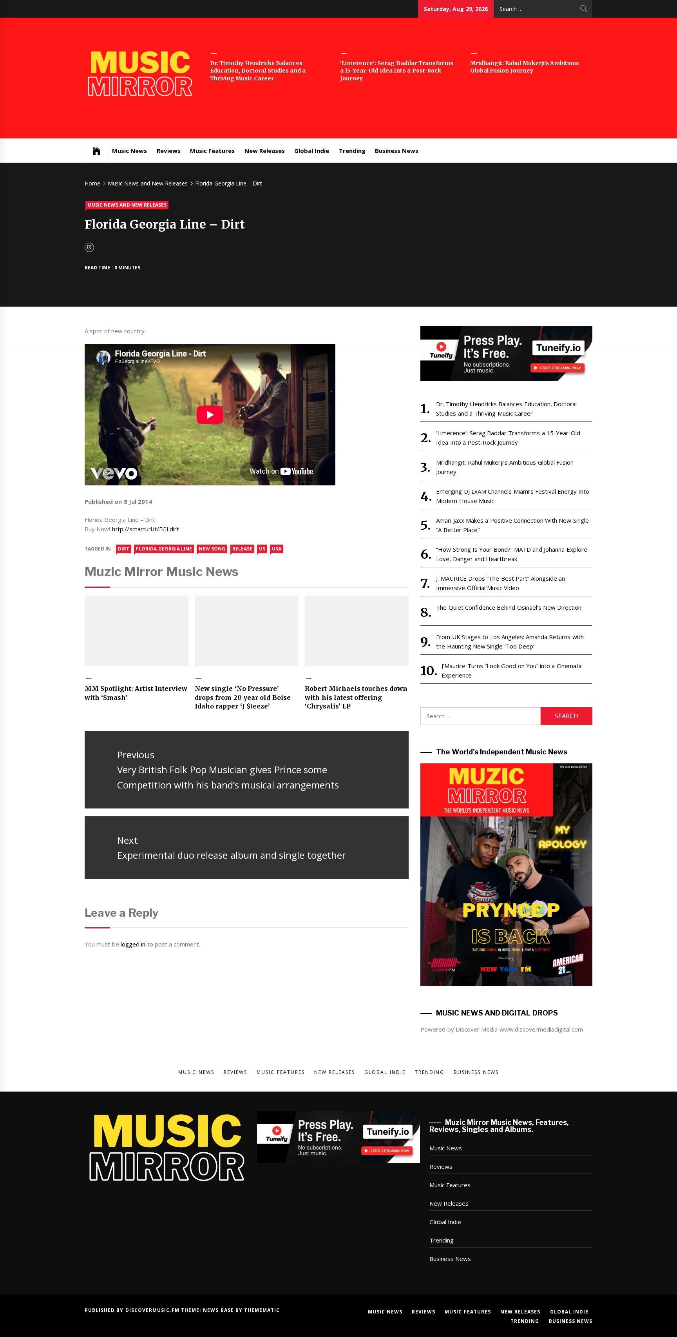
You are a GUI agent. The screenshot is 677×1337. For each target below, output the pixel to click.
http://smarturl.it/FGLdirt (145, 529)
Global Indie (311, 150)
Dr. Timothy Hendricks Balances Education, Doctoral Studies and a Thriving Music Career (258, 71)
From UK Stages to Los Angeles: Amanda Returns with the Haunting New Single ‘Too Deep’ (509, 641)
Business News (396, 150)
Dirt (123, 548)
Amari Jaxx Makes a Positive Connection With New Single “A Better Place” (512, 525)
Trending (352, 150)
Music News (129, 150)
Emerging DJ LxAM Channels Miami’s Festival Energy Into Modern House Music (512, 496)
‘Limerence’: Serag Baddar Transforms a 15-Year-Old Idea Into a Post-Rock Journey (396, 71)
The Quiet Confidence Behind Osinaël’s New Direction (508, 607)
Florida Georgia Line (164, 548)
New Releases (264, 150)
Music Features (212, 150)
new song (212, 548)
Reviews (169, 150)
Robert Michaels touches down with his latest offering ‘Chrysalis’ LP (356, 697)
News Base (219, 1310)
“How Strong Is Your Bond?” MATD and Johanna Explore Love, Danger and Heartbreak (511, 554)
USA (276, 548)
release (242, 548)
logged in (133, 944)
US (262, 548)
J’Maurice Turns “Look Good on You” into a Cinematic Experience (512, 670)
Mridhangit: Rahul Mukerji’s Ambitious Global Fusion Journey (524, 67)
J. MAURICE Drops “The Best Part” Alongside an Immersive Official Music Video (500, 583)
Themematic (262, 1310)
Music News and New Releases (127, 205)
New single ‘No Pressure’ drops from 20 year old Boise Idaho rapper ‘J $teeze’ (243, 697)
